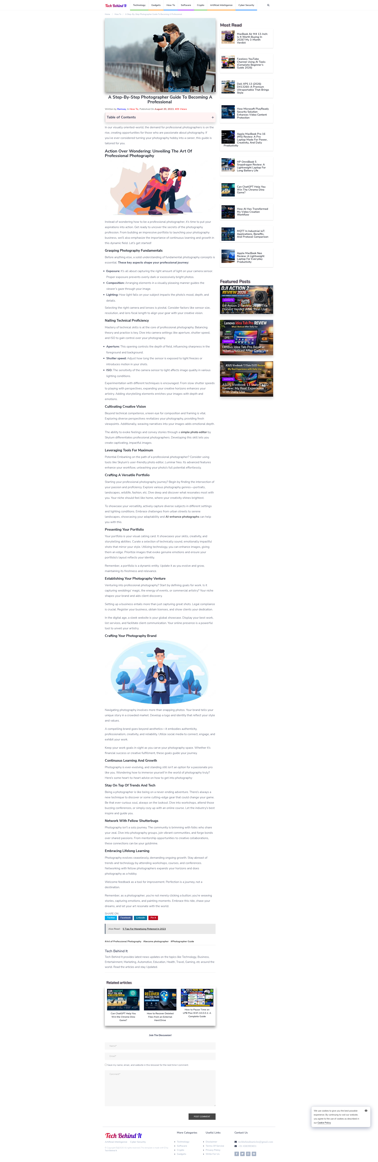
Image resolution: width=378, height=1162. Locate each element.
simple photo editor (194, 432)
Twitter (111, 917)
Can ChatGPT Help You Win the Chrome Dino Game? (251, 189)
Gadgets (156, 5)
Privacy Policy (213, 1150)
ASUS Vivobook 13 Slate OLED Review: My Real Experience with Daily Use (245, 388)
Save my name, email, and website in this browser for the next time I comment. (148, 1065)
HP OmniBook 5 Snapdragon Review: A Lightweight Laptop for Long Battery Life (251, 166)
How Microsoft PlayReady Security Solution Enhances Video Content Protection (253, 113)
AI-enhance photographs (182, 517)
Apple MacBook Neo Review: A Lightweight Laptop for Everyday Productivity (250, 257)
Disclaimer (211, 1141)
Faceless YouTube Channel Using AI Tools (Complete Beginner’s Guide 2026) (251, 63)
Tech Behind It (111, 1150)
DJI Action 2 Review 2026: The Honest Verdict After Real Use (244, 307)
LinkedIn (140, 917)
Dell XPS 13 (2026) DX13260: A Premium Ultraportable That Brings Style (253, 88)
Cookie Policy (324, 1122)
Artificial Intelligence (221, 5)
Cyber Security (246, 5)
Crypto (200, 5)
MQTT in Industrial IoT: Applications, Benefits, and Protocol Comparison (252, 234)
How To (171, 5)
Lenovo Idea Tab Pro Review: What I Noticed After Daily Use (245, 349)
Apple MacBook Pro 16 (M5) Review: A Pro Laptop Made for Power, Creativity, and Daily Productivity (245, 139)
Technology (139, 5)
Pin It (153, 917)
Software (186, 5)
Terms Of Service (215, 1146)
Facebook (125, 917)
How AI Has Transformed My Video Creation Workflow (252, 212)
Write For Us (213, 1154)
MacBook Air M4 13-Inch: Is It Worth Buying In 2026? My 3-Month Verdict (252, 38)
